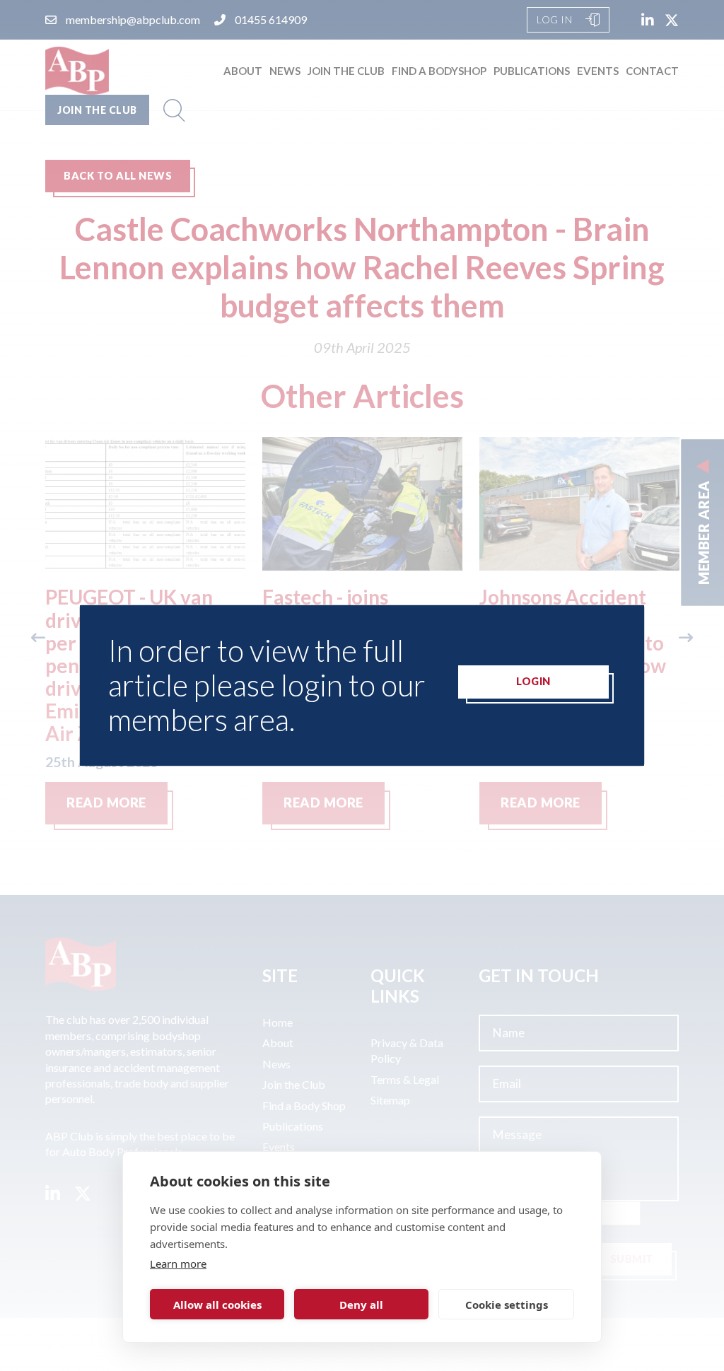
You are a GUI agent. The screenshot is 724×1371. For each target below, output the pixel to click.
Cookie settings (506, 1304)
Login (533, 681)
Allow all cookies (217, 1304)
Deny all (361, 1304)
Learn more (178, 1263)
